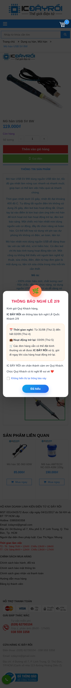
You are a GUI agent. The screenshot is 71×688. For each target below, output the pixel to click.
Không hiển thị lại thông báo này (28, 378)
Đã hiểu (35, 388)
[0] (62, 25)
